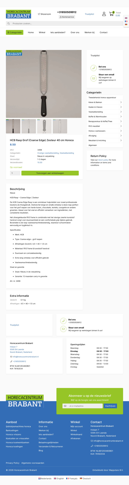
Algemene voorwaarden (32, 463)
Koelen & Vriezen (95, 107)
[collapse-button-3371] (121, 135)
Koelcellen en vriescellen (17, 438)
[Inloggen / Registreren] (104, 14)
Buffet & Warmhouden (98, 116)
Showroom (45, 14)
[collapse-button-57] (121, 116)
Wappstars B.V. (116, 470)
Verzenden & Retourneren (51, 446)
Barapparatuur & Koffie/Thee (100, 121)
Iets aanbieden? (58, 32)
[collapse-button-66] (121, 131)
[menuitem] (126, 17)
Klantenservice (67, 17)
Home (31, 32)
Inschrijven (110, 406)
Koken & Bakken (95, 102)
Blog (41, 450)
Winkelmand (76, 434)
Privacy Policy (12, 463)
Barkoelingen (12, 430)
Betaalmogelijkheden (48, 442)
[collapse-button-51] (121, 126)
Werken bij (89, 32)
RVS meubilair (94, 126)
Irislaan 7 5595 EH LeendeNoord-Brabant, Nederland (21, 349)
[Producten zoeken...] (8, 23)
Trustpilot (89, 14)
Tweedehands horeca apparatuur (102, 97)
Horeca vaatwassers (97, 131)
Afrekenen (75, 438)
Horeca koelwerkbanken (17, 442)
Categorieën (15, 32)
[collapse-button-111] (121, 121)
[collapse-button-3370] (121, 111)
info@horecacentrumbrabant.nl (26, 357)
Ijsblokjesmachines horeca (18, 426)
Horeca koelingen (14, 446)
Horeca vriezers (13, 434)
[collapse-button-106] (121, 107)
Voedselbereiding (67, 153)
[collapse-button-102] (121, 140)
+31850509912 (66, 12)
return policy (103, 160)
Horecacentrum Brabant (25, 470)
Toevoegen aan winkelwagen (50, 173)
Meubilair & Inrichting (97, 140)
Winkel (42, 32)
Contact (103, 32)
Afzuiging (92, 136)
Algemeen (93, 145)
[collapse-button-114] (121, 102)
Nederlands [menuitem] (46, 478)
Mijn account (77, 426)
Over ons (75, 32)
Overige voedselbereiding (48, 153)
